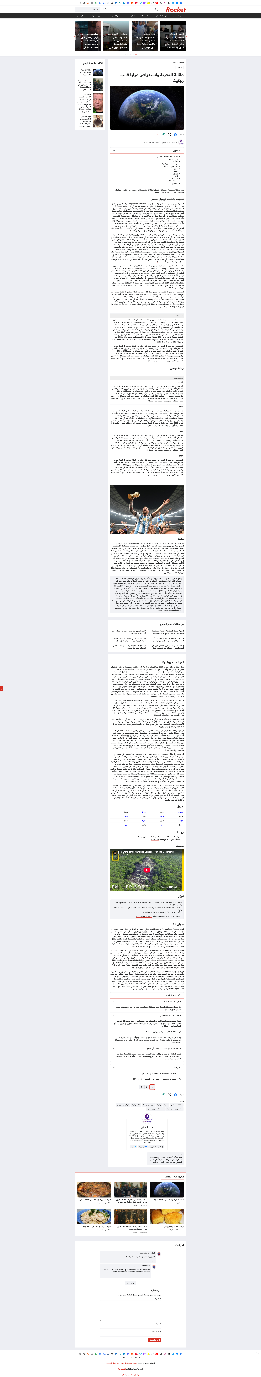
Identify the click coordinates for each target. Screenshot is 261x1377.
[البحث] (156, 9)
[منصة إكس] (169, 134)
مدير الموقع (166, 142)
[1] (180, 1073)
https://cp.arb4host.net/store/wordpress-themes (131, 1271)
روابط (176, 171)
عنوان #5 (174, 178)
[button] (74, 37)
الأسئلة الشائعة (172, 181)
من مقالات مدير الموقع (169, 164)
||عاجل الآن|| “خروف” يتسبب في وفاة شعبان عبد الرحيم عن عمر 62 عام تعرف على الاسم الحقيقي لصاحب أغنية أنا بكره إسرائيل (165, 1159)
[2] (180, 1079)
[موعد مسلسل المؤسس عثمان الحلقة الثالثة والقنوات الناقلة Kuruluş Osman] (90, 121)
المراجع (175, 183)
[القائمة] (162, 9)
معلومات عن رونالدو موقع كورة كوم (155, 1073)
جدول (176, 169)
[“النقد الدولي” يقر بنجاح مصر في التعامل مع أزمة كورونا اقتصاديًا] (128, 632)
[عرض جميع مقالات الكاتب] (181, 142)
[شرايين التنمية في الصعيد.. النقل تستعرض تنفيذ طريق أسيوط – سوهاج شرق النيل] (116, 36)
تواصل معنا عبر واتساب (130, 1375)
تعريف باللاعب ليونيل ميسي (167, 156)
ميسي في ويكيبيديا (152, 1079)
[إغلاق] (258, 1353)
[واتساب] (164, 134)
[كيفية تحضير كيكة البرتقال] (167, 1221)
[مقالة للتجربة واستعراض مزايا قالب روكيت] (90, 72)
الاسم (158, 1324)
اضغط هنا (155, 839)
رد (152, 1261)
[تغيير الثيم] (105, 9)
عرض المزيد (130, 1283)
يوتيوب (175, 173)
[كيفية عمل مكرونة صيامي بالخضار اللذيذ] (94, 1221)
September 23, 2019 (144, 916)
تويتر (176, 176)
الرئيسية (181, 62)
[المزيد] (158, 134)
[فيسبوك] (175, 134)
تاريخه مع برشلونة (171, 166)
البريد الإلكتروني (155, 1331)
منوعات (174, 62)
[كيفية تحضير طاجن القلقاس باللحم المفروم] (94, 1194)
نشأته (175, 161)
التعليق (158, 1299)
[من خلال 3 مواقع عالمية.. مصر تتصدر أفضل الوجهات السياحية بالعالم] (128, 646)
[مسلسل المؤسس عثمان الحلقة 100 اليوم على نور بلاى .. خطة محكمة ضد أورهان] (90, 84)
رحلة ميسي (173, 159)
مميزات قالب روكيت (165, 837)
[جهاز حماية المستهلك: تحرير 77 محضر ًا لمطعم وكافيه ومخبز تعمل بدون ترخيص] (145, 36)
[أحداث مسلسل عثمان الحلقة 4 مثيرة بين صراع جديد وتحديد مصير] (130, 1221)
